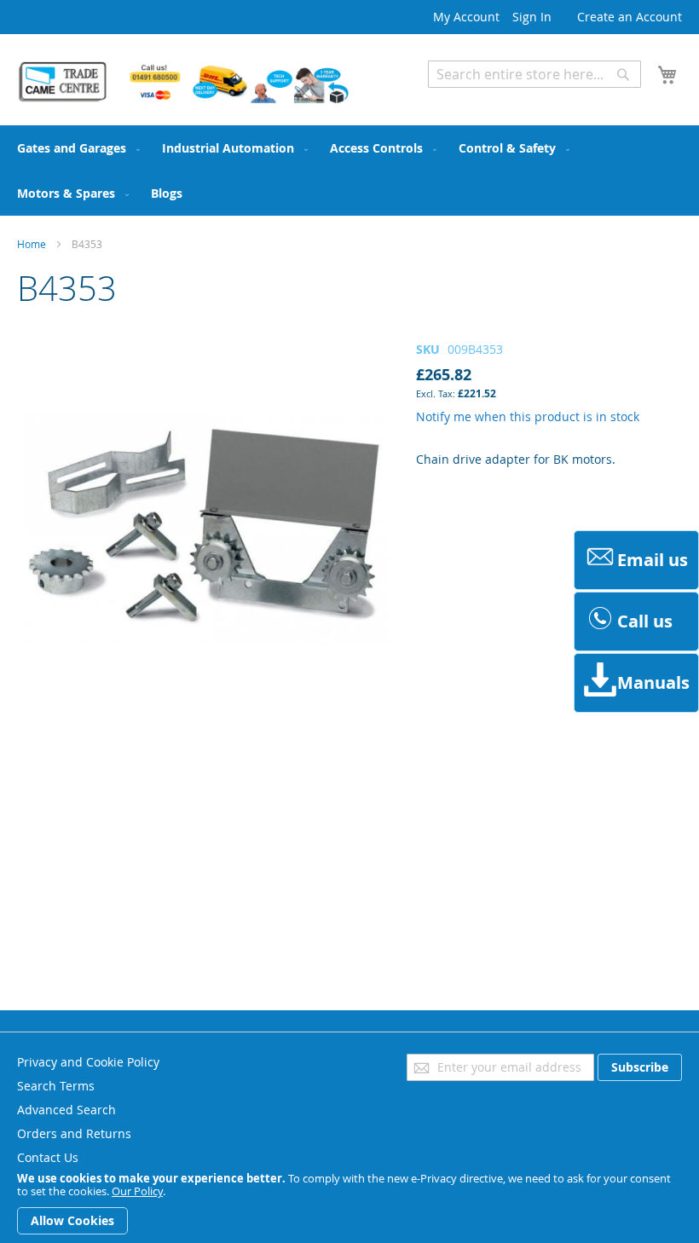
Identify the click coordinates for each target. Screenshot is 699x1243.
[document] (349, 1203)
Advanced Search (477, 100)
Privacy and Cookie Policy (88, 1062)
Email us (652, 559)
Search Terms (56, 1086)
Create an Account (629, 17)
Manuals (653, 682)
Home (31, 244)
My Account (466, 17)
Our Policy (137, 1191)
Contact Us (47, 1157)
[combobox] (534, 74)
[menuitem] (75, 148)
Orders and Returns (74, 1133)
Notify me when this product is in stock (527, 416)
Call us (645, 621)
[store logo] (183, 82)
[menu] (349, 170)
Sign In (532, 17)
